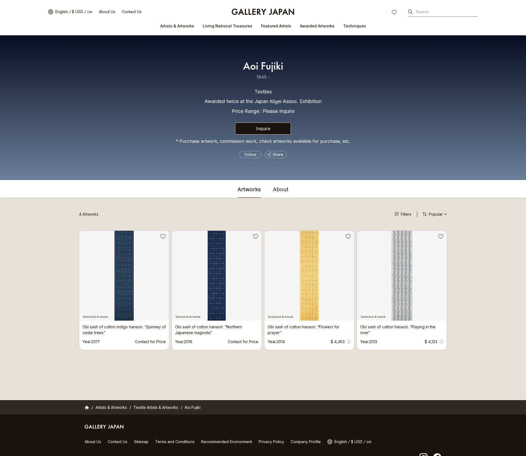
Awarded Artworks (317, 26)
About (280, 190)
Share (278, 154)
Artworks (249, 190)
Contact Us (132, 11)
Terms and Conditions (175, 441)
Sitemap (141, 441)
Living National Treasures (227, 26)
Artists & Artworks (177, 26)
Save (162, 237)
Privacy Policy (271, 441)
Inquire (263, 128)
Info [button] (103, 214)
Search (422, 11)
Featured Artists (276, 26)
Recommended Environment (226, 441)
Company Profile (306, 441)
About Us (107, 11)
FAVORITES (395, 13)
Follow (250, 154)
